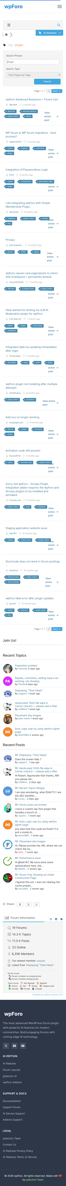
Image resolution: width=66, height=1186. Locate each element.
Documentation (12, 1100)
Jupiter (22, 815)
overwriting (40, 148)
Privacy (10, 239)
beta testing (38, 326)
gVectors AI (10, 1076)
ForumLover (15, 500)
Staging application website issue (26, 528)
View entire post (47, 116)
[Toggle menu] (59, 6)
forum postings (13, 582)
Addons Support (12, 1119)
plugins (24, 429)
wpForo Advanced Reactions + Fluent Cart (32, 99)
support (22, 693)
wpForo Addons (12, 1082)
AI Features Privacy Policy (18, 1150)
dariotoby (14, 212)
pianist (12, 603)
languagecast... (16, 422)
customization (26, 181)
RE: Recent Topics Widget (30, 787)
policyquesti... (16, 245)
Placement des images (28, 715)
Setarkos (13, 570)
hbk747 (13, 533)
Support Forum (11, 1107)
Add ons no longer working (22, 417)
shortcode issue (13, 577)
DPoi (11, 175)
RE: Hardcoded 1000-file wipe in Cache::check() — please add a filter (36, 770)
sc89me (22, 709)
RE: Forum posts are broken (31, 804)
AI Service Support (14, 1113)
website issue (25, 540)
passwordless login (45, 181)
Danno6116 (14, 455)
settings (45, 218)
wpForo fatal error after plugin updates (30, 598)
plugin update (41, 610)
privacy (10, 252)
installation (30, 399)
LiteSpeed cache (28, 289)
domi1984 (23, 734)
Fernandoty (15, 356)
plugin (10, 153)
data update (12, 362)
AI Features (9, 1063)
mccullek (23, 888)
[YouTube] (14, 1046)
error (28, 507)
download (38, 429)
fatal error (24, 610)
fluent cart (11, 111)
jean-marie (24, 718)
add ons (10, 429)
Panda (21, 684)
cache (38, 362)
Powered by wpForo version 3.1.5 (47, 994)
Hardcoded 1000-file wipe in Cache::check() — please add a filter (36, 704)
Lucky (21, 798)
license (10, 434)
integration (11, 218)
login (26, 362)
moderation (12, 330)
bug (9, 223)
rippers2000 (15, 141)
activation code (26, 462)
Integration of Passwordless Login (27, 169)
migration (24, 148)
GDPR (23, 252)
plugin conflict (13, 116)
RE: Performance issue (28, 857)
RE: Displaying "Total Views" (31, 754)
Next (55, 91)
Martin (21, 868)
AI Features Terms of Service (20, 1156)
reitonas (22, 668)
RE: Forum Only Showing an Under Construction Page (34, 876)
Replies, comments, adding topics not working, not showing (36, 679)
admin (28, 116)
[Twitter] (6, 1046)
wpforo (10, 148)
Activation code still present (23, 450)
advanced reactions (29, 111)
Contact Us (9, 1144)
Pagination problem (26, 665)
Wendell (13, 104)
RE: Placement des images (30, 841)
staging (10, 540)
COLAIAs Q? (15, 319)
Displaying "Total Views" (29, 690)
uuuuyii (41, 960)
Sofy (20, 852)
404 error (11, 289)
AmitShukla (15, 393)
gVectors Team (12, 1138)
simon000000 (16, 282)
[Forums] (6, 35)
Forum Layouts (11, 1069)
